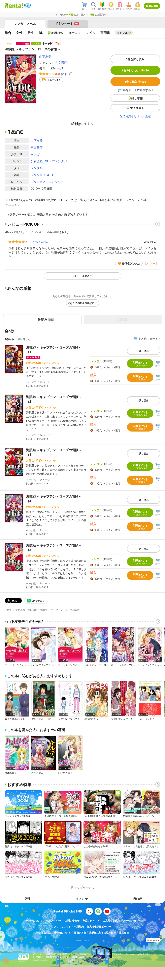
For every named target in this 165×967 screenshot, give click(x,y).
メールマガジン (131, 920)
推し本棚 (137, 98)
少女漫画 (61, 62)
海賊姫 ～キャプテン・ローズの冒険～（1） (54, 349)
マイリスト (137, 108)
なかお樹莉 (37, 772)
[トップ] (14, 5)
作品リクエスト (91, 920)
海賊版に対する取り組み (102, 932)
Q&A (59, 920)
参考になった (131, 263)
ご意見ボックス (111, 920)
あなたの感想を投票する (81, 303)
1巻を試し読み (135, 59)
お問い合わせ (72, 920)
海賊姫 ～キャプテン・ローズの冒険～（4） (54, 498)
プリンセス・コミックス (47, 181)
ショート (69, 23)
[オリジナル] (55, 33)
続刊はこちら (81, 123)
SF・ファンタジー (57, 161)
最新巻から (24, 339)
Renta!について (34, 920)
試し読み (143, 351)
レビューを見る (81, 276)
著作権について (62, 932)
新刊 (27, 898)
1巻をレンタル (135, 70)
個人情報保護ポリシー (99, 926)
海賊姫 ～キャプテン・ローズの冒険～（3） (54, 452)
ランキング (82, 898)
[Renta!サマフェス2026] (27, 5)
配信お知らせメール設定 (135, 116)
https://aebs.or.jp (40, 960)
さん (39, 242)
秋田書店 (37, 147)
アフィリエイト (62, 926)
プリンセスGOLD (42, 175)
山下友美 (45, 56)
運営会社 (124, 932)
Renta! (8, 609)
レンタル (37, 168)
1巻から (9, 339)
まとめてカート (148, 338)
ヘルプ (49, 920)
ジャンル (122, 33)
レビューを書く (53, 79)
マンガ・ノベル (25, 23)
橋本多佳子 (11, 772)
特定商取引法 (43, 932)
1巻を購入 (135, 82)
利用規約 (79, 926)
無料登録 (154, 6)
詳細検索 (137, 898)
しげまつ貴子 (65, 772)
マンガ (35, 154)
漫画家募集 (80, 932)
